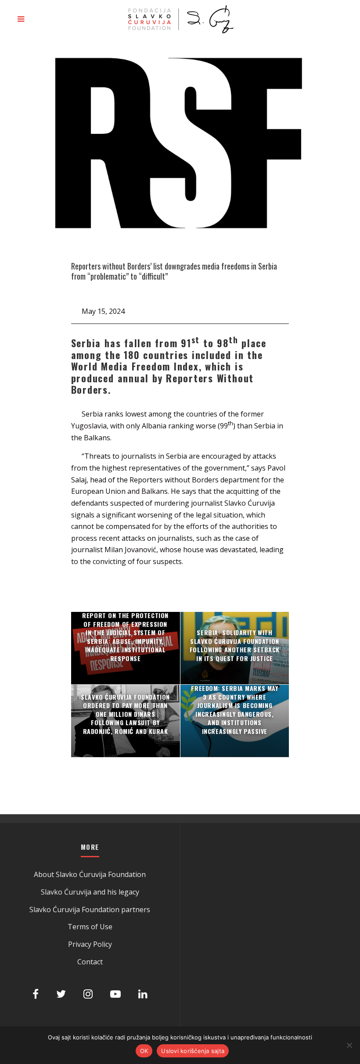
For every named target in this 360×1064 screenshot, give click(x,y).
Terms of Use (90, 926)
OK (144, 1050)
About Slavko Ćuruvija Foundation (90, 874)
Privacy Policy (90, 944)
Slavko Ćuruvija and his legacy (90, 892)
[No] (349, 1045)
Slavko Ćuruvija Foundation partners (89, 909)
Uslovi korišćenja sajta (192, 1050)
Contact (90, 962)
